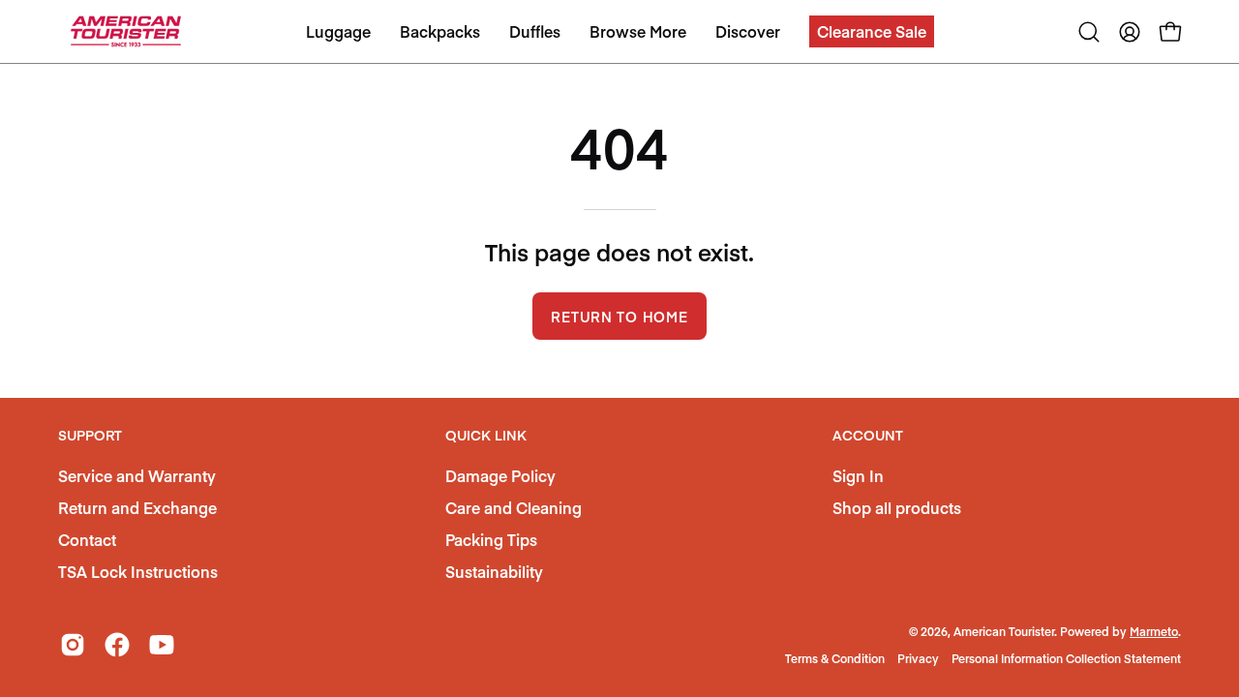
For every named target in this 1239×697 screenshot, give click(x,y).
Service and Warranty (137, 475)
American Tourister (1003, 631)
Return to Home (619, 316)
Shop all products (896, 507)
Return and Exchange (137, 507)
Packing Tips (491, 539)
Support (90, 435)
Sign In (858, 475)
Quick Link (486, 435)
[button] (872, 31)
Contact (87, 539)
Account (867, 435)
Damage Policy (500, 475)
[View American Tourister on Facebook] (117, 644)
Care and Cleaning (513, 507)
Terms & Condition (835, 658)
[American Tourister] (126, 31)
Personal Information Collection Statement (1066, 658)
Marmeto (1154, 631)
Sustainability (494, 571)
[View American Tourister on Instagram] (72, 644)
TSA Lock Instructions (138, 571)
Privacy (918, 658)
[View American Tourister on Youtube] (161, 644)
